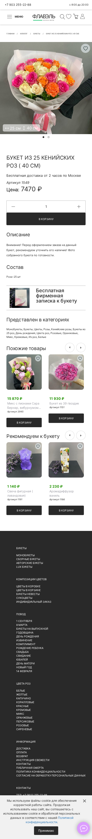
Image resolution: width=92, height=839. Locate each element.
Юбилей (22, 659)
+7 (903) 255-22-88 (35, 795)
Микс (9, 337)
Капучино (23, 698)
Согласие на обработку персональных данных (51, 775)
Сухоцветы (24, 597)
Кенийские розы (61, 329)
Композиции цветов (31, 579)
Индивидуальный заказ (33, 601)
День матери (25, 663)
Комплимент (26, 644)
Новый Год (24, 667)
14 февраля (24, 671)
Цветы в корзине (28, 590)
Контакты (23, 764)
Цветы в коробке (28, 586)
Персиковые (25, 721)
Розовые (55, 333)
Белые (42, 337)
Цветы (38, 329)
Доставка (23, 748)
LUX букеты (24, 566)
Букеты (28, 329)
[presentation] (69, 347)
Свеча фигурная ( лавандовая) (20, 493)
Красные (22, 706)
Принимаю (46, 830)
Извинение (24, 640)
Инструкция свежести (32, 760)
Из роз (33, 337)
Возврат (22, 756)
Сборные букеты (28, 559)
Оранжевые (70, 333)
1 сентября (24, 621)
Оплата (21, 752)
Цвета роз (43, 333)
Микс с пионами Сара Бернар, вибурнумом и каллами (24, 406)
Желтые (21, 694)
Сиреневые (24, 729)
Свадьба (22, 651)
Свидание (23, 655)
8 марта (21, 624)
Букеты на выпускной (32, 628)
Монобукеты (14, 329)
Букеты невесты (28, 594)
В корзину (46, 219)
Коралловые (25, 702)
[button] (43, 137)
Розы (46, 329)
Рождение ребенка (29, 648)
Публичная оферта (30, 767)
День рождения (25, 333)
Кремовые (20, 337)
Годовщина (24, 632)
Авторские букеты (29, 563)
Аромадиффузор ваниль (61, 493)
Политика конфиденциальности (40, 771)
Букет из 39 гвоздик (64, 403)
